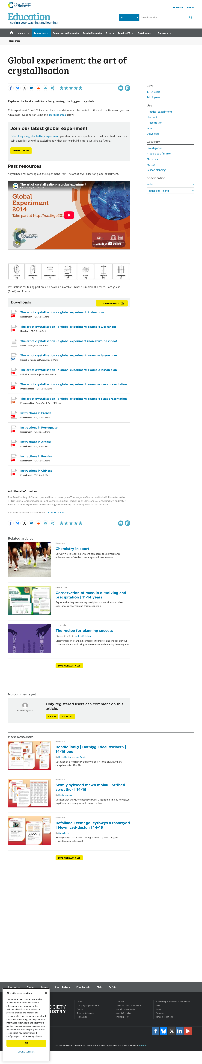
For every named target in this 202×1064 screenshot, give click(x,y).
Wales (150, 184)
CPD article (61, 625)
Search (190, 17)
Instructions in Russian (36, 456)
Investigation (154, 148)
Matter (151, 164)
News (158, 1005)
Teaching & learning (85, 1013)
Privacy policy (122, 1016)
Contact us (14, 987)
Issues (44, 987)
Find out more (21, 150)
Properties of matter (159, 153)
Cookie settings (26, 1051)
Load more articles (69, 665)
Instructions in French (35, 413)
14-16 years (153, 97)
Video (150, 128)
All (121, 17)
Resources (14, 40)
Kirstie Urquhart (65, 795)
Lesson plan (61, 587)
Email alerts (83, 987)
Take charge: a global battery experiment (34, 136)
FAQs (99, 987)
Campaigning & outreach (88, 1005)
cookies (143, 1045)
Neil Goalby (81, 757)
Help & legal (82, 1016)
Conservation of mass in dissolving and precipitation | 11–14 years (91, 595)
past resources (57, 115)
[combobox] (166, 17)
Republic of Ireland (158, 190)
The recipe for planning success (84, 630)
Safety (112, 987)
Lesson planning (156, 170)
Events (80, 1009)
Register (178, 7)
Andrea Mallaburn (83, 636)
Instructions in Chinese (36, 470)
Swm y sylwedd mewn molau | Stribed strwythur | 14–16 (90, 787)
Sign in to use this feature (115, 81)
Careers (159, 1009)
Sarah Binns (63, 833)
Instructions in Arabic (35, 442)
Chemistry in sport (72, 548)
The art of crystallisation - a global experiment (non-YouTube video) (68, 341)
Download (153, 133)
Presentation (154, 122)
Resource (60, 543)
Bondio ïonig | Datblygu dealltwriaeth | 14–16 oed (91, 749)
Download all (110, 303)
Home (79, 1001)
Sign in (52, 716)
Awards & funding (123, 1013)
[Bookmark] (127, 88)
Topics (31, 987)
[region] (26, 1024)
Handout (152, 117)
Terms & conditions (164, 1016)
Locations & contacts (125, 1009)
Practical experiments (159, 111)
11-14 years (153, 92)
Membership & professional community (173, 1001)
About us (120, 1001)
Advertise (160, 1013)
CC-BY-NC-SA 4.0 (55, 512)
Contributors (62, 987)
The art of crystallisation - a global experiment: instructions (62, 312)
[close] (130, 81)
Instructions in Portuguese (39, 427)
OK (26, 1043)
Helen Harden (64, 757)
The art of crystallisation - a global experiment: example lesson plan (68, 355)
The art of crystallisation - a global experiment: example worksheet (68, 327)
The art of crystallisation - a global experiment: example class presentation (73, 384)
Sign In (190, 7)
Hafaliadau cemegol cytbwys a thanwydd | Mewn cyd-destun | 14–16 (93, 825)
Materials (152, 159)
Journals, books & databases (128, 1005)
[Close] (45, 993)
